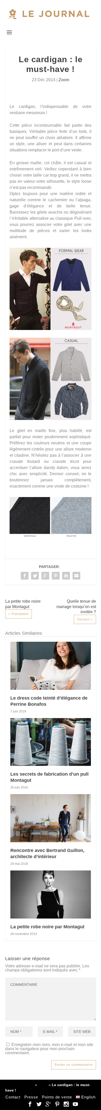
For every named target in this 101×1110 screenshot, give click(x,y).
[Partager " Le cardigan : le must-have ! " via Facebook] (24, 576)
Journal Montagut (19, 1085)
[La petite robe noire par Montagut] (50, 894)
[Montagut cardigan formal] (50, 328)
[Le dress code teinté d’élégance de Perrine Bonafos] (50, 666)
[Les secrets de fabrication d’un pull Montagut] (50, 742)
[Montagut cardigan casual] (50, 418)
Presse (31, 1097)
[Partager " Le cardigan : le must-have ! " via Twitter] (35, 576)
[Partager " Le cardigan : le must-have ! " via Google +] (45, 576)
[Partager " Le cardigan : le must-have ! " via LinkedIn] (66, 576)
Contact (12, 1097)
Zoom (64, 80)
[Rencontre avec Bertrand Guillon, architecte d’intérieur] (50, 818)
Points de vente (57, 1097)
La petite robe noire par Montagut (47, 926)
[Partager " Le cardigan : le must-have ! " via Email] (76, 576)
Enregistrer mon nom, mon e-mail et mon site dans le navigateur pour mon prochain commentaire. (49, 1048)
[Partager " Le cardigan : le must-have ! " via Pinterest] (56, 576)
